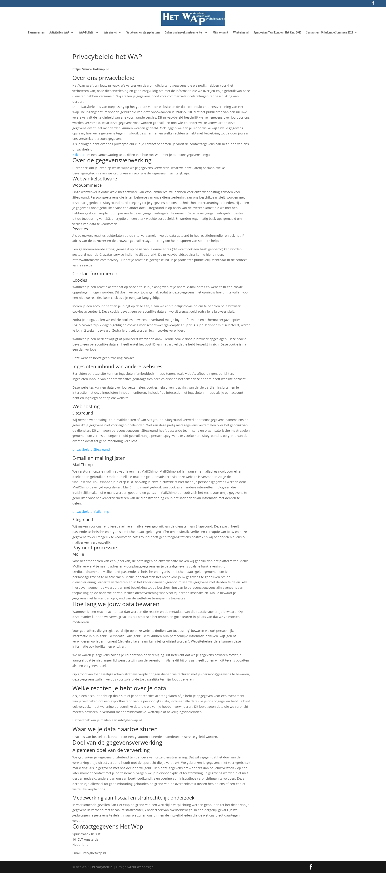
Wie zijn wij (110, 32)
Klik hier (78, 155)
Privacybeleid (102, 867)
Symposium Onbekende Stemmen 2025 (329, 32)
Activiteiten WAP (59, 32)
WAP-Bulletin (86, 32)
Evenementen (36, 32)
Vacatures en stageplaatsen (143, 32)
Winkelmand (241, 32)
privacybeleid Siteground (91, 449)
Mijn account (220, 32)
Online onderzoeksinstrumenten (184, 32)
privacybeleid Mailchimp (90, 511)
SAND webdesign (140, 867)
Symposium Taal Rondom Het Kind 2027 (277, 32)
